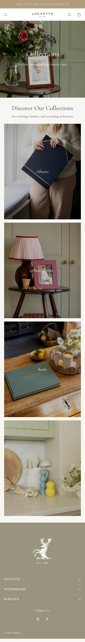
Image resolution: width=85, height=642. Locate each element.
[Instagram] (37, 619)
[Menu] (9, 14)
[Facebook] (47, 619)
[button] (69, 14)
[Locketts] (42, 14)
